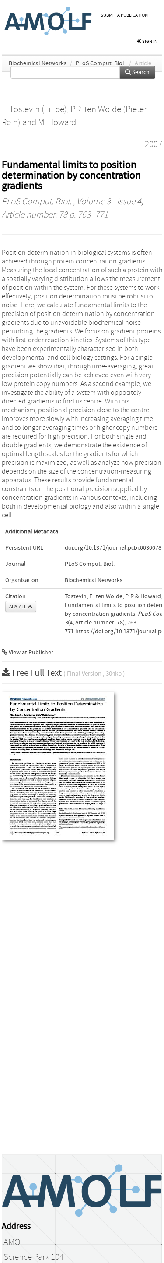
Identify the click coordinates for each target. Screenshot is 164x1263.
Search (140, 72)
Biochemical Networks (37, 63)
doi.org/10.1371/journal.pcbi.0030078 (113, 547)
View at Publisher (30, 652)
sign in (149, 41)
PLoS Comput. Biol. (101, 63)
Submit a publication (124, 15)
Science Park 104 (33, 1257)
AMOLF (15, 1242)
